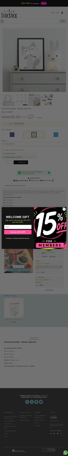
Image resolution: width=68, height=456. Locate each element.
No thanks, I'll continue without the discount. (18, 238)
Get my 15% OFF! (17, 232)
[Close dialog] (64, 209)
